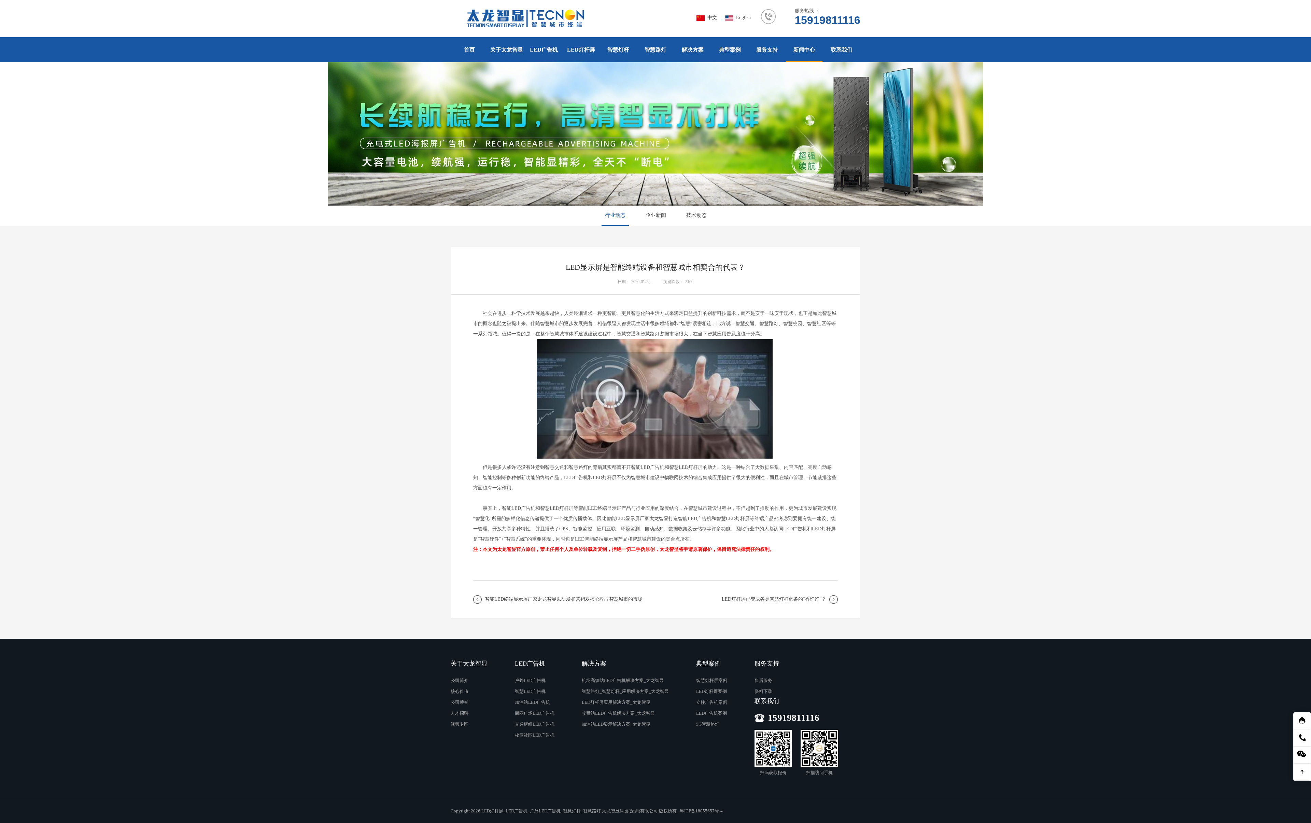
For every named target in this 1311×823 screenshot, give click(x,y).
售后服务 (763, 680)
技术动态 (696, 215)
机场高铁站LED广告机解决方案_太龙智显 (623, 680)
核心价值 (459, 691)
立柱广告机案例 (711, 702)
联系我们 (841, 50)
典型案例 (730, 50)
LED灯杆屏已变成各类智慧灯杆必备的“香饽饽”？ (774, 599)
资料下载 (763, 691)
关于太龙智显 (506, 50)
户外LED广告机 (530, 680)
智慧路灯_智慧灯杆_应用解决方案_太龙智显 (625, 691)
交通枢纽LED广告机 (534, 724)
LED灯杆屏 (581, 50)
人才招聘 (459, 713)
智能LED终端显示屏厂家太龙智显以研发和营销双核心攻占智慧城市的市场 (564, 599)
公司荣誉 (459, 702)
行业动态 (615, 215)
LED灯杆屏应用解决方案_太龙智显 (616, 702)
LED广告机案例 (711, 713)
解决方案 (693, 50)
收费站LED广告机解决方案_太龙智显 (618, 713)
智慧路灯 (655, 50)
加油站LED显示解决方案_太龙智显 (616, 724)
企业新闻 (656, 215)
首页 (469, 50)
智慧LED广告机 (530, 691)
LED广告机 (544, 50)
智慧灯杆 (618, 50)
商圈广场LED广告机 (534, 713)
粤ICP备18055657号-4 (701, 810)
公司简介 (459, 680)
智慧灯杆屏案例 (711, 680)
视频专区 (459, 724)
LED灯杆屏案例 (711, 691)
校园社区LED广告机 (534, 735)
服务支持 (767, 50)
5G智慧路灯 (707, 724)
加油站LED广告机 (532, 702)
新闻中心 (804, 50)
